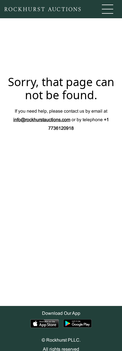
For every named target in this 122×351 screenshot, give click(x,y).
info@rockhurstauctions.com (41, 120)
